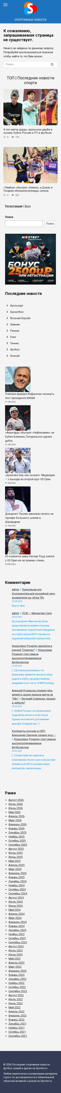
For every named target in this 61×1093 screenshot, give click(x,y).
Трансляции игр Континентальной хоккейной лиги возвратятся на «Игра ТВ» (33, 593)
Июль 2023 (15, 950)
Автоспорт (16, 305)
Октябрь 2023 (17, 938)
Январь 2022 (16, 1019)
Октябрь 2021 (17, 1032)
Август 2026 (16, 800)
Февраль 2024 (17, 922)
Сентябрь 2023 (17, 942)
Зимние (15, 324)
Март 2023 (15, 966)
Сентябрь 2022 (17, 991)
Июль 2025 (15, 853)
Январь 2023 (16, 975)
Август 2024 (16, 897)
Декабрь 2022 (17, 979)
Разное (14, 330)
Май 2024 (14, 909)
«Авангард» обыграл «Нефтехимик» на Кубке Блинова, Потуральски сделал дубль (29, 436)
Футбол (14, 349)
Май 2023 (14, 958)
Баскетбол (17, 312)
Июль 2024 (15, 901)
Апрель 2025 (16, 865)
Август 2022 (16, 995)
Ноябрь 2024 (16, 885)
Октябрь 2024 (17, 889)
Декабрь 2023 (17, 930)
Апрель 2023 (16, 962)
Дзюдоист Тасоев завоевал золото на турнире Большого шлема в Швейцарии (29, 518)
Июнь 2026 (15, 808)
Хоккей (14, 355)
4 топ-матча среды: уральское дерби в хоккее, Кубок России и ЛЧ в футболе (27, 131)
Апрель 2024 (16, 914)
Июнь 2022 (15, 1003)
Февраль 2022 (17, 1015)
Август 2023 (16, 946)
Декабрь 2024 (17, 881)
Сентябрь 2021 (17, 1036)
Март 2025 (15, 869)
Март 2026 (15, 820)
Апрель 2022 (16, 1011)
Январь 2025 (16, 877)
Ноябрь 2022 (16, 983)
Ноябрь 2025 (16, 836)
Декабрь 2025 (17, 832)
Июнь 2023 (15, 954)
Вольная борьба (20, 318)
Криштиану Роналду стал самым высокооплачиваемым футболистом (34, 743)
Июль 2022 (15, 999)
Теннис (14, 343)
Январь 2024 (16, 926)
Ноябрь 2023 (16, 934)
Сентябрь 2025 (17, 844)
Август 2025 (16, 848)
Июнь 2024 (15, 905)
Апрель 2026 (16, 816)
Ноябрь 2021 (16, 1027)
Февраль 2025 (17, 873)
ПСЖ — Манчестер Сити (37, 613)
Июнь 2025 (15, 857)
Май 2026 (14, 812)
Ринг (13, 337)
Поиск (9, 217)
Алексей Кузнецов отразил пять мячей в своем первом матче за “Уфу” (32, 694)
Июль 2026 (15, 804)
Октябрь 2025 (17, 840)
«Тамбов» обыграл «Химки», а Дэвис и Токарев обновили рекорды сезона (28, 189)
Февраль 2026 (17, 824)
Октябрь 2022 (17, 987)
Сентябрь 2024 (17, 893)
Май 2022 (14, 1007)
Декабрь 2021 (17, 1023)
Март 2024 (15, 918)
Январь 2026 (16, 828)
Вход (28, 206)
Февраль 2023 (17, 970)
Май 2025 (14, 861)
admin (15, 589)
